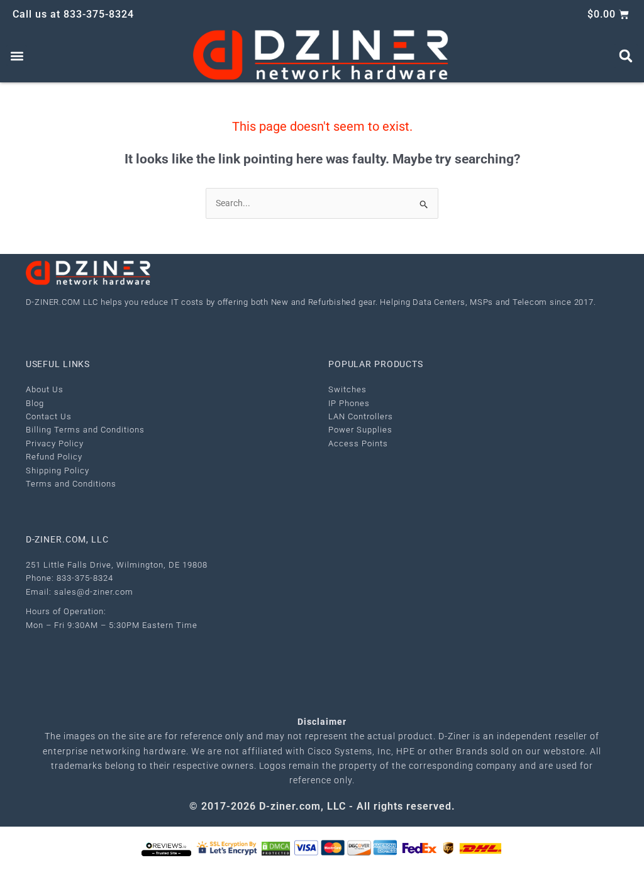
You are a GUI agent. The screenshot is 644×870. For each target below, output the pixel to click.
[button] (16, 55)
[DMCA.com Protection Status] (276, 848)
